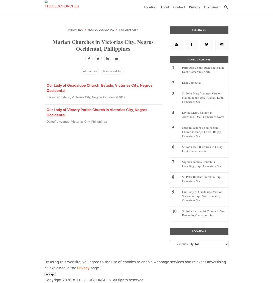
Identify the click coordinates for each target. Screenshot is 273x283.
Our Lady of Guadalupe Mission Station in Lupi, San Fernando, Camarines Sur (202, 196)
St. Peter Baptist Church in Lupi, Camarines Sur (202, 179)
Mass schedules (112, 71)
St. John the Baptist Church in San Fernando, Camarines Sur (203, 213)
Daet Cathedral (191, 82)
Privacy (83, 268)
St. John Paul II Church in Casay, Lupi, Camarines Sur (202, 149)
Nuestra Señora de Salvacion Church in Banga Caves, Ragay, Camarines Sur (202, 131)
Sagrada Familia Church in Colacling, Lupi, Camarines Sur (202, 164)
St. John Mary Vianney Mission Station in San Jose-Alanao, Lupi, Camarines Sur (203, 97)
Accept (50, 274)
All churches (90, 71)
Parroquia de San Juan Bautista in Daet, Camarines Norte (203, 69)
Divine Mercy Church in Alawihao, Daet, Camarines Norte (203, 114)
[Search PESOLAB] (226, 7)
